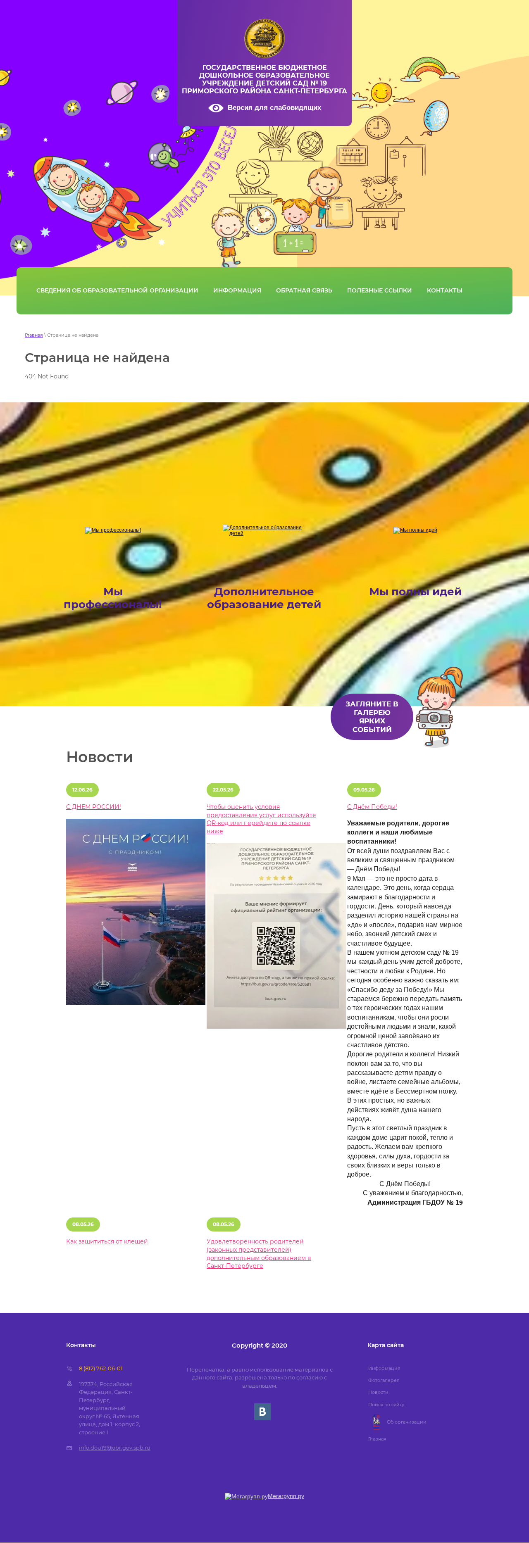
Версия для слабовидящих (274, 108)
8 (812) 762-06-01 (101, 1368)
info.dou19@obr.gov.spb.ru (114, 1447)
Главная (34, 335)
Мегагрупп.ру (286, 1496)
